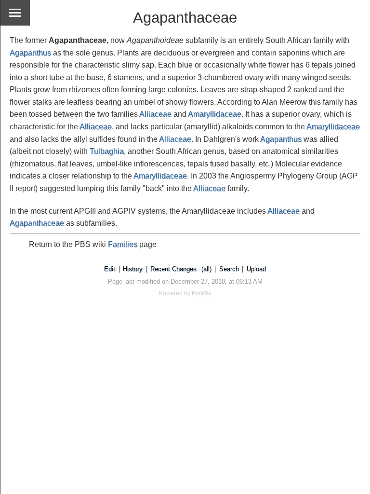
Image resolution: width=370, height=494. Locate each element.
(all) (206, 269)
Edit (109, 269)
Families (122, 244)
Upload (256, 269)
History (133, 269)
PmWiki (201, 293)
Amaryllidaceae (214, 114)
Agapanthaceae (37, 223)
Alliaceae (155, 114)
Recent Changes (173, 269)
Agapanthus (30, 53)
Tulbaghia (107, 151)
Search (229, 269)
